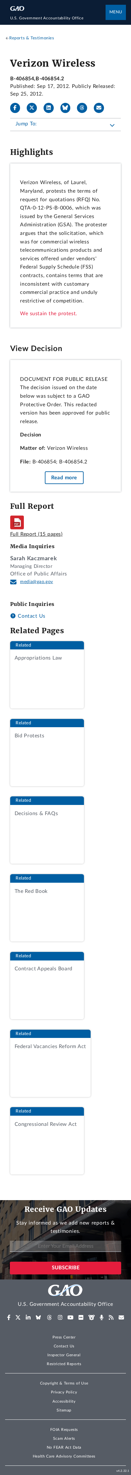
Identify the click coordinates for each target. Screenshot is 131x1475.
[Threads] (84, 107)
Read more (64, 477)
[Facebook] (17, 107)
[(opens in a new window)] (8, 1317)
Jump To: (26, 123)
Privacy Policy (64, 1392)
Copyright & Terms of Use (64, 1383)
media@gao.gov (36, 582)
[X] (34, 107)
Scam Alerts (64, 1438)
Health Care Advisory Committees (64, 1456)
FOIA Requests (64, 1430)
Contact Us (30, 616)
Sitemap (64, 1410)
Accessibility (64, 1401)
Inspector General (63, 1355)
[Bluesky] (68, 107)
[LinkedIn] (51, 107)
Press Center (64, 1337)
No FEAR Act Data (64, 1447)
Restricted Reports (64, 1364)
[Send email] (101, 107)
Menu (115, 12)
